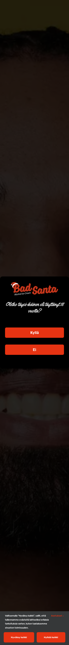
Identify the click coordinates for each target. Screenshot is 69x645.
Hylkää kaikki (51, 637)
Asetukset (57, 615)
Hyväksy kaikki (19, 637)
